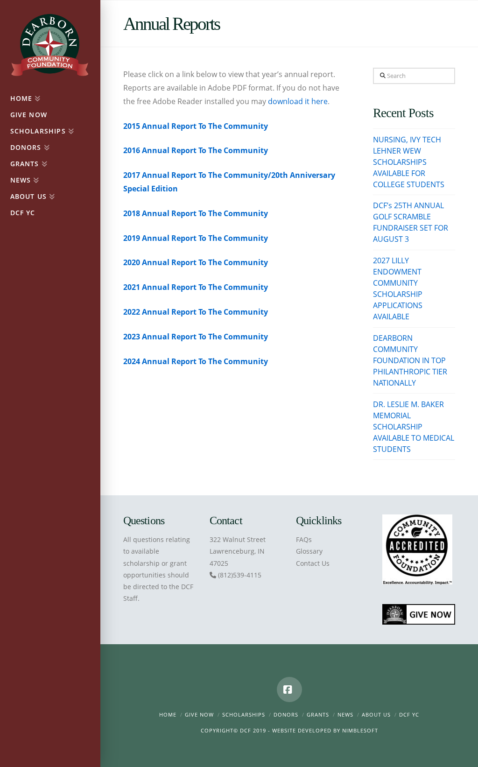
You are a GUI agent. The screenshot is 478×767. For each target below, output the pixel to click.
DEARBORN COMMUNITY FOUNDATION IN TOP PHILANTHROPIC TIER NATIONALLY (410, 360)
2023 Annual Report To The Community (195, 336)
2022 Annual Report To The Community (195, 312)
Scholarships (243, 714)
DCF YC (409, 714)
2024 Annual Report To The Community (195, 361)
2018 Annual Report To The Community (195, 213)
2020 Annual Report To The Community (195, 262)
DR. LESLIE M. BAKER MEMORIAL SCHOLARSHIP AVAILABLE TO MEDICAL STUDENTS (413, 426)
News (345, 714)
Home (167, 714)
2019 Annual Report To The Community (195, 238)
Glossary (309, 551)
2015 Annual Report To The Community (195, 126)
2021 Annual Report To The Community (195, 287)
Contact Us (313, 563)
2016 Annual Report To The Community (195, 150)
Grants (318, 714)
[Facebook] (289, 689)
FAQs (304, 539)
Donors (286, 714)
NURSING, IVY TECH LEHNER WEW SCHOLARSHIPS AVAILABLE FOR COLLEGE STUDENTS (408, 162)
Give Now (199, 714)
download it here (298, 101)
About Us (376, 714)
